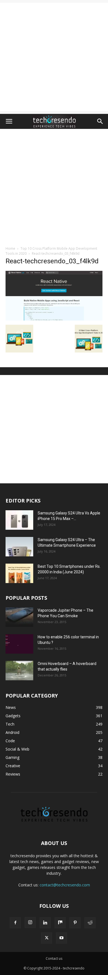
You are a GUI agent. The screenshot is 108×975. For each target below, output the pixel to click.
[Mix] (60, 922)
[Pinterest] (75, 922)
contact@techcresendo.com (65, 885)
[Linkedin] (45, 922)
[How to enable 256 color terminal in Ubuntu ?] (19, 644)
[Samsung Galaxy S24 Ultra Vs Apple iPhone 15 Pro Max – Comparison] (19, 520)
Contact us (54, 958)
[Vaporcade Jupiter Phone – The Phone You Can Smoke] (19, 617)
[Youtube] (61, 938)
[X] (46, 938)
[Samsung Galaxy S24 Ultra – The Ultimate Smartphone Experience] (19, 546)
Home (10, 248)
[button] (9, 121)
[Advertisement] (54, 57)
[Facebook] (15, 922)
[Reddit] (90, 922)
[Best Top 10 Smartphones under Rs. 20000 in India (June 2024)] (19, 573)
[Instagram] (30, 922)
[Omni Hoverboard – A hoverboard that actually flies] (19, 670)
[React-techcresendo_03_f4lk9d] (54, 319)
